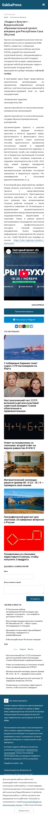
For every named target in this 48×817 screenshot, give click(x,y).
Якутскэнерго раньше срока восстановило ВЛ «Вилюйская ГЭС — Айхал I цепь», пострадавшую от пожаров (24, 623)
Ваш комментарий (12, 582)
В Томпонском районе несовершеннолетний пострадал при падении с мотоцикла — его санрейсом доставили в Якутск (23, 613)
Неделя (23, 649)
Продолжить (24, 810)
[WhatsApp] (27, 326)
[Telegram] (31, 326)
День (16, 649)
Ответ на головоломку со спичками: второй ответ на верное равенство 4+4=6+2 (20, 445)
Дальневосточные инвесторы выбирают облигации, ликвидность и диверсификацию (23, 632)
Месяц (30, 649)
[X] (24, 326)
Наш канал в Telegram (25, 319)
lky (21, 763)
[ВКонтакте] (16, 326)
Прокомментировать (24, 311)
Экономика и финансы (18, 17)
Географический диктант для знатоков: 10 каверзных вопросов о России (24, 519)
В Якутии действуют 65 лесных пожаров (23, 639)
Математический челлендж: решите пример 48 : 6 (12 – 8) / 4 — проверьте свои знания (23, 482)
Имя (6, 571)
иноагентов (19, 750)
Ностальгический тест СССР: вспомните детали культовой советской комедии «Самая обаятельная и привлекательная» (21, 406)
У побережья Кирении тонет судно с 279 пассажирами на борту (20, 366)
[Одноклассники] (20, 326)
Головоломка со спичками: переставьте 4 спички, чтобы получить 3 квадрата (21, 556)
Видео (6, 17)
